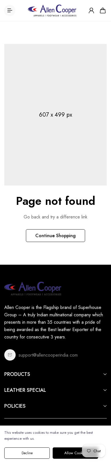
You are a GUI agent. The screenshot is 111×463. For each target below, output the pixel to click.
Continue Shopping (55, 235)
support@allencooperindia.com (48, 355)
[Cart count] (102, 10)
